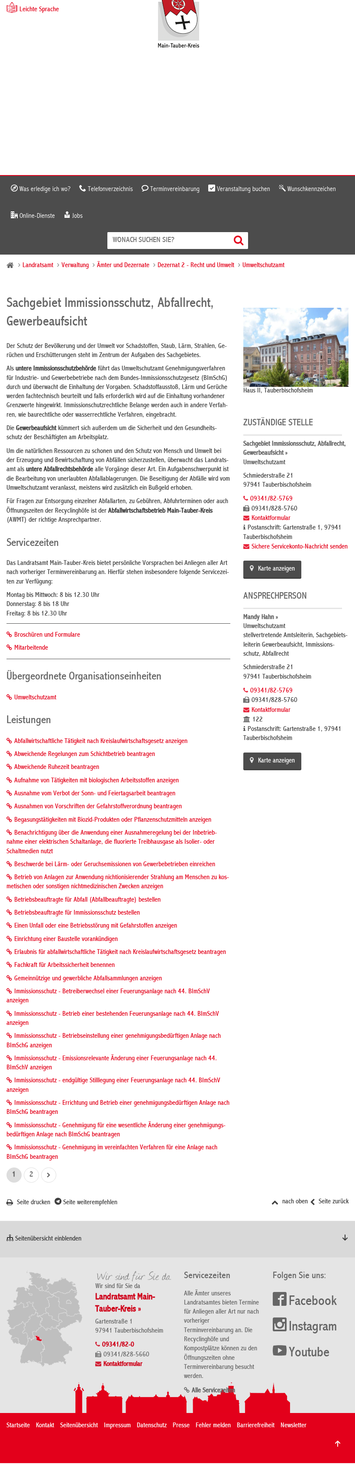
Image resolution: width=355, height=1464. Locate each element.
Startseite (18, 1426)
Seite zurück (333, 1202)
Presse (181, 1426)
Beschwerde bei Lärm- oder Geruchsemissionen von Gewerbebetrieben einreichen (114, 864)
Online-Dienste (36, 216)
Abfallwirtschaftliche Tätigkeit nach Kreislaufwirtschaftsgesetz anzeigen (100, 741)
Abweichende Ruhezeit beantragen (56, 767)
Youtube (309, 1353)
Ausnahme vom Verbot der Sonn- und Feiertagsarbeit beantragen (94, 794)
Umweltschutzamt (263, 265)
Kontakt (45, 1426)
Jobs (77, 216)
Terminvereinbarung (174, 189)
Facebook (313, 1302)
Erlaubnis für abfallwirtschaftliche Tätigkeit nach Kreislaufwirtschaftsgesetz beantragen (120, 952)
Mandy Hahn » (260, 617)
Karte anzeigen (276, 569)
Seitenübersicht (79, 1426)
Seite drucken (32, 1202)
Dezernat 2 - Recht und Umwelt (196, 265)
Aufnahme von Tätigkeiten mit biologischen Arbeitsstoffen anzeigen (96, 781)
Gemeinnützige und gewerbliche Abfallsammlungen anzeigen (88, 979)
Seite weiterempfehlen (89, 1202)
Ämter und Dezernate (123, 265)
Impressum (117, 1426)
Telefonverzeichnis (109, 189)
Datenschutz (152, 1426)
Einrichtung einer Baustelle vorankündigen (66, 939)
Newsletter (294, 1426)
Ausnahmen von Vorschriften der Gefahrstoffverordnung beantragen (98, 807)
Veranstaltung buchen (242, 189)
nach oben (294, 1202)
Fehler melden (213, 1426)
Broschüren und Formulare (47, 635)
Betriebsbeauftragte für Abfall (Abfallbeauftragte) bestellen (87, 900)
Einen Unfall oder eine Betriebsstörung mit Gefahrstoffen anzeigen (95, 926)
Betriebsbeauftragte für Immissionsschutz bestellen (77, 913)
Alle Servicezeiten (213, 1390)
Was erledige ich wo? (44, 189)
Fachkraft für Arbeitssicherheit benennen (64, 965)
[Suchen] (239, 240)
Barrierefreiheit (255, 1426)
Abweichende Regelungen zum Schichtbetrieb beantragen (84, 754)
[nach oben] (338, 1443)
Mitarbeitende (31, 648)
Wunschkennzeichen (311, 189)
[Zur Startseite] (183, 25)
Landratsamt (38, 265)
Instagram (313, 1327)
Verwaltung (75, 265)
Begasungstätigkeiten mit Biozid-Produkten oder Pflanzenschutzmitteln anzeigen (112, 820)
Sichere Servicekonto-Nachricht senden (300, 547)
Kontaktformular (271, 518)
